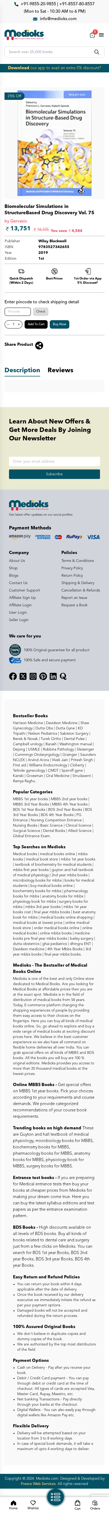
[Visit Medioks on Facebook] (13, 676)
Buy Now (59, 324)
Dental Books (53, 831)
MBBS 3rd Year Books (31, 804)
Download (18, 68)
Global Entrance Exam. (32, 836)
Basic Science (51, 825)
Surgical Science (26, 831)
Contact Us (18, 583)
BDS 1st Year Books (29, 810)
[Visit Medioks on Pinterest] (43, 676)
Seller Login (19, 620)
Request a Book (74, 605)
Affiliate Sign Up (22, 598)
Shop (13, 568)
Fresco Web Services (38, 1484)
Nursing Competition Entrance (56, 820)
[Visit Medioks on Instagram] (33, 676)
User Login (18, 612)
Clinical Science (78, 825)
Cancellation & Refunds (80, 590)
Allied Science (79, 831)
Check (40, 311)
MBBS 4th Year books (69, 804)
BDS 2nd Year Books (64, 810)
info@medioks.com (58, 19)
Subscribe (54, 474)
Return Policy (72, 575)
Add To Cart (36, 324)
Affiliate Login (20, 605)
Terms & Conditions (77, 561)
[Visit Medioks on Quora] (63, 676)
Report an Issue (74, 598)
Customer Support (24, 590)
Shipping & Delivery (77, 583)
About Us (17, 561)
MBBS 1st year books (31, 799)
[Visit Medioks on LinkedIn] (53, 676)
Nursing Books (25, 825)
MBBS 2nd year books (68, 799)
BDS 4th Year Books (57, 815)
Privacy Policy (72, 568)
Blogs (13, 575)
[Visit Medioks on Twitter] (23, 676)
